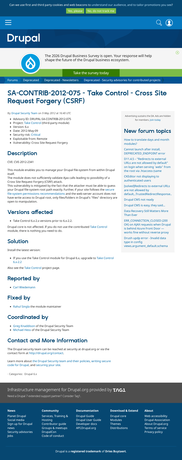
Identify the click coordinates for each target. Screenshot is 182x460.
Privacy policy (153, 432)
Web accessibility (155, 416)
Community (50, 411)
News (11, 411)
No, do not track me (100, 11)
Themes (115, 424)
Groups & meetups (54, 428)
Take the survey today (91, 72)
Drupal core (118, 416)
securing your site (48, 365)
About (148, 411)
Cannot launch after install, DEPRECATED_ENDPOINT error (144, 151)
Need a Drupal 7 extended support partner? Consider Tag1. (44, 396)
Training (59, 416)
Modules (116, 420)
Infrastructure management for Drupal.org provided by (60, 389)
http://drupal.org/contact (46, 353)
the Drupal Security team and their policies (61, 361)
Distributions (119, 428)
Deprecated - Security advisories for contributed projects (122, 80)
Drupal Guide (85, 416)
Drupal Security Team (24, 113)
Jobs (10, 436)
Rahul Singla (21, 306)
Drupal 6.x (30, 374)
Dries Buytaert (115, 451)
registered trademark (86, 451)
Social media (15, 420)
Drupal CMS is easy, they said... (144, 205)
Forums (12, 80)
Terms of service (155, 428)
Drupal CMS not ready (139, 199)
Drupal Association (157, 420)
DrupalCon (49, 432)
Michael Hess (22, 330)
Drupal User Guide (88, 420)
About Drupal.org (156, 424)
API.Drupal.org (86, 428)
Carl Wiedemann (24, 287)
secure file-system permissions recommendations (60, 191)
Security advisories (20, 432)
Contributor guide (54, 424)
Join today (155, 119)
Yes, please (75, 11)
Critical (35, 135)
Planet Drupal (16, 416)
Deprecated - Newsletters (61, 80)
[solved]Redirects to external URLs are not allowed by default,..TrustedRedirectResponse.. (148, 190)
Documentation (87, 411)
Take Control (32, 123)
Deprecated (31, 80)
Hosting (47, 420)
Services (47, 416)
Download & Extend (124, 411)
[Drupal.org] (55, 38)
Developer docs (86, 424)
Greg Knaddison (24, 326)
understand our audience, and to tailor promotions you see (132, 5)
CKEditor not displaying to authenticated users (141, 178)
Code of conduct (53, 436)
